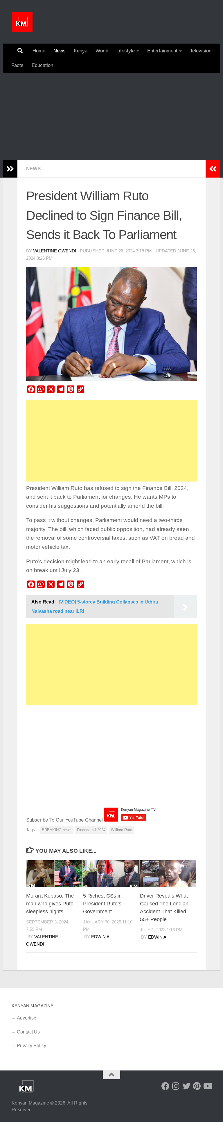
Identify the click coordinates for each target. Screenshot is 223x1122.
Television (200, 51)
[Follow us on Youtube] (207, 1086)
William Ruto (121, 830)
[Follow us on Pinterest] (197, 1086)
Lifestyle (125, 51)
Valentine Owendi (54, 251)
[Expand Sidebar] (10, 169)
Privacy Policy (31, 1045)
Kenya (80, 51)
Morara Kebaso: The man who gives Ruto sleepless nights (50, 903)
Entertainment (162, 51)
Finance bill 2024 (91, 830)
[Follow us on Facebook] (165, 1086)
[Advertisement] (111, 116)
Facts (17, 65)
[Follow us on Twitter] (186, 1086)
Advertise (26, 1017)
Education (42, 65)
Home (39, 51)
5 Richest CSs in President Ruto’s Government (102, 903)
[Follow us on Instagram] (176, 1086)
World (102, 51)
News (59, 51)
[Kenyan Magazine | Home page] (22, 22)
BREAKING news (56, 830)
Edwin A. (101, 937)
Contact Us (28, 1031)
